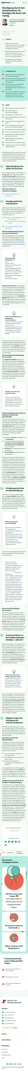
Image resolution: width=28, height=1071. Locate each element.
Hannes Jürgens (21, 19)
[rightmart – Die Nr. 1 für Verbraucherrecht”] (8, 3)
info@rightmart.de (9, 1017)
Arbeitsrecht (10, 852)
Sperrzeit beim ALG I (13, 747)
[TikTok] (18, 1064)
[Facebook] (10, 1064)
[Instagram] (8, 1064)
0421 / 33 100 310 (9, 1015)
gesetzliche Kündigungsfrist (18, 242)
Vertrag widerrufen (6, 1055)
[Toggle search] (24, 2)
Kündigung (8, 177)
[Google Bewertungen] (10, 1027)
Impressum (4, 1049)
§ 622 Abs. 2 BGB (9, 263)
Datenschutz (5, 1052)
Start (3, 852)
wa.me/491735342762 (10, 1020)
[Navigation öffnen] (26, 3)
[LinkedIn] (13, 25)
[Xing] (10, 25)
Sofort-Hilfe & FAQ (9, 1023)
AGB (3, 1058)
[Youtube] (20, 1064)
